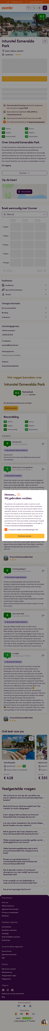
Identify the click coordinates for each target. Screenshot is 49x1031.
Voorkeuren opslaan (24, 536)
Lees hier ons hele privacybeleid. (22, 525)
